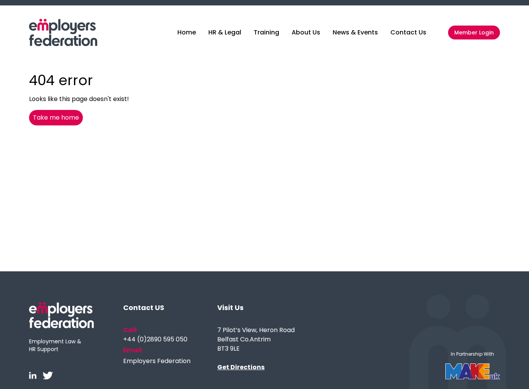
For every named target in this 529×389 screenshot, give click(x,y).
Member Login (474, 32)
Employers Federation (157, 360)
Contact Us (408, 32)
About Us (306, 32)
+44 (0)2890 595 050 (155, 339)
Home (186, 32)
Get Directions (240, 367)
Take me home (56, 117)
